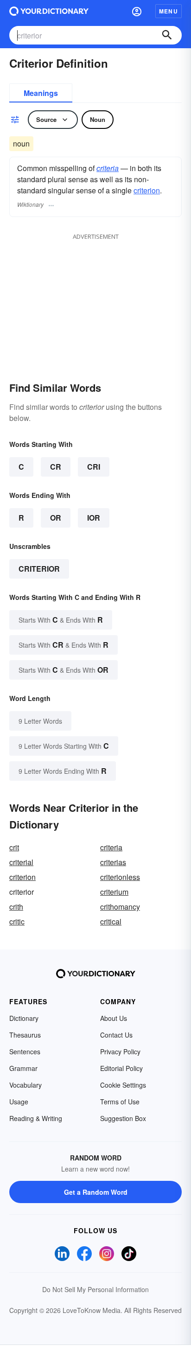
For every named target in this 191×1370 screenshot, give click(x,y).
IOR (93, 517)
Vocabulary (25, 1085)
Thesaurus (25, 1034)
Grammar (23, 1068)
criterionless (120, 877)
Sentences (24, 1051)
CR (55, 466)
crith (16, 906)
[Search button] (167, 35)
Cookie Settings (123, 1085)
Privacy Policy (120, 1051)
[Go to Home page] (49, 11)
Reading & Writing (35, 1118)
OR (55, 517)
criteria (107, 168)
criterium (114, 891)
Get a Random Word (95, 1192)
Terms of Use (120, 1101)
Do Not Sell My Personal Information (95, 1289)
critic (17, 921)
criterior (39, 568)
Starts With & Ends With (61, 619)
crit (14, 847)
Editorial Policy (121, 1068)
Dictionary (23, 1018)
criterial (21, 862)
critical (110, 921)
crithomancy (120, 906)
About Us (113, 1018)
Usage (18, 1101)
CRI (93, 466)
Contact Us (116, 1034)
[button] (136, 11)
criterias (113, 862)
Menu (168, 11)
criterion (147, 190)
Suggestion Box (123, 1118)
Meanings (41, 93)
